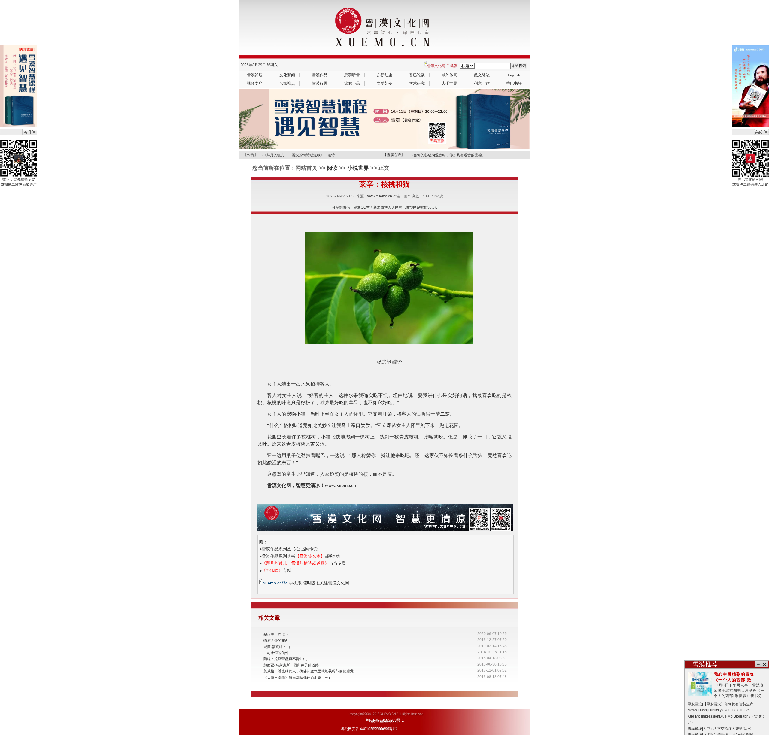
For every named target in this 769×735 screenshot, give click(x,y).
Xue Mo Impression (703, 716)
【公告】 (250, 155)
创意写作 (482, 83)
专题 (276, 570)
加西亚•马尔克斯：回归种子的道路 (291, 665)
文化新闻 (287, 75)
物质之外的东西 (276, 641)
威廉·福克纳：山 (276, 647)
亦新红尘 (384, 75)
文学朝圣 (384, 83)
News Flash (697, 710)
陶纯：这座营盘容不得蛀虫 (285, 659)
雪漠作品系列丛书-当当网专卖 (290, 549)
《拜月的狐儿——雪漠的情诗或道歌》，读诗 (299, 153)
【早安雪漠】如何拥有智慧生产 (728, 704)
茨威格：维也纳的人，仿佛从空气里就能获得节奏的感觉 (308, 671)
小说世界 (358, 168)
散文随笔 (482, 75)
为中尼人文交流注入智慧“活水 (727, 729)
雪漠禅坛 (255, 75)
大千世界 (449, 83)
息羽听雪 (352, 75)
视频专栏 (255, 83)
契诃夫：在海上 (276, 635)
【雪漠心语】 (394, 155)
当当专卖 (304, 563)
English (514, 75)
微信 (346, 207)
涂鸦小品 (352, 83)
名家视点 (287, 83)
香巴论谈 (417, 75)
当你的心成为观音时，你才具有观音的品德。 (449, 153)
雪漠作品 (319, 75)
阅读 (332, 168)
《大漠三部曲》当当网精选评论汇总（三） (297, 678)
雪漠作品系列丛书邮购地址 (302, 556)
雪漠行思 (319, 83)
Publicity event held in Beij (729, 710)
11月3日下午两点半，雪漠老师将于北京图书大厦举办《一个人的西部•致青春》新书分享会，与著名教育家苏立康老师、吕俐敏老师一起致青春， (727, 690)
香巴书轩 (514, 83)
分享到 (337, 207)
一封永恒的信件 (276, 653)
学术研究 (417, 83)
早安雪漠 (695, 704)
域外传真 (449, 75)
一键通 (355, 207)
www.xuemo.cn (379, 196)
